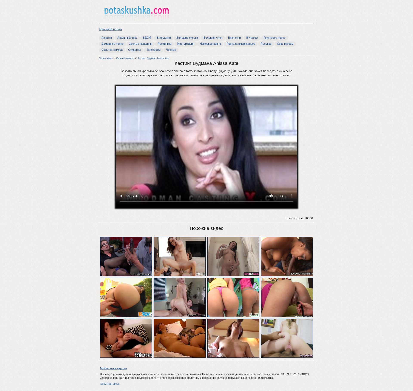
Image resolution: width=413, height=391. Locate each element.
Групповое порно (274, 37)
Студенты (134, 49)
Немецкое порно (210, 43)
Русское (266, 43)
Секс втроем (285, 43)
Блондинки (164, 37)
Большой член (212, 37)
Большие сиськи (187, 37)
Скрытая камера (112, 49)
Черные (171, 49)
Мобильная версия (113, 368)
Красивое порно (110, 29)
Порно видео (106, 58)
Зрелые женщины (140, 43)
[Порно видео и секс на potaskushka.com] (136, 12)
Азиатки (107, 37)
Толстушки (153, 49)
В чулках (252, 37)
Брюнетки (234, 37)
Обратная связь (110, 383)
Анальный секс (127, 37)
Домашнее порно (112, 43)
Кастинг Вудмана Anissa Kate (153, 58)
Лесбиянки (164, 43)
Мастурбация (185, 43)
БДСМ (147, 37)
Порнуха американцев (241, 43)
